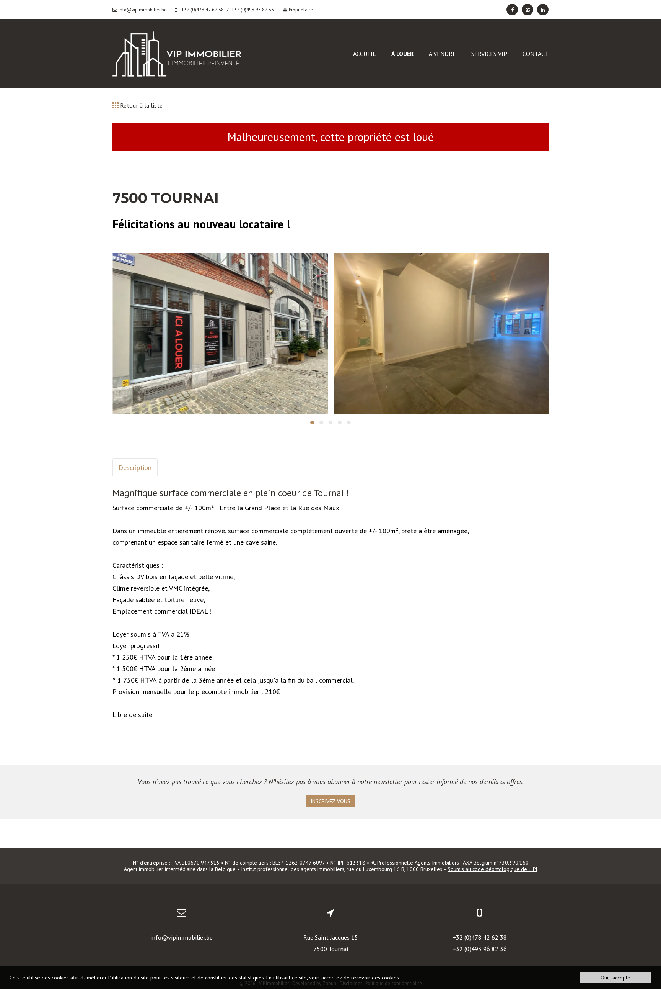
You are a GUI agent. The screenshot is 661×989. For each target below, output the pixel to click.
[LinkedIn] (543, 9)
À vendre (442, 53)
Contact (536, 53)
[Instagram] (527, 9)
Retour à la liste (141, 105)
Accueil (364, 53)
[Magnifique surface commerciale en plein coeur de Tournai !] (220, 334)
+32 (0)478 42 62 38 (480, 937)
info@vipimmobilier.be (181, 937)
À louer (402, 53)
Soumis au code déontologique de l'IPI (492, 869)
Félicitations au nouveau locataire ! (201, 224)
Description (135, 467)
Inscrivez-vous (330, 801)
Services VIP (489, 53)
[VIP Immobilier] (176, 53)
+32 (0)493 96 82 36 (480, 949)
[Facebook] (512, 9)
